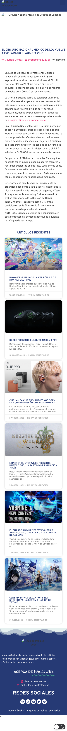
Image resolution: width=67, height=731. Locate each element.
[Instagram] (28, 701)
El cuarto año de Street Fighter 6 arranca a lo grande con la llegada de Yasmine (33, 533)
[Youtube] (33, 701)
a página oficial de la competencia (26, 120)
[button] (62, 2)
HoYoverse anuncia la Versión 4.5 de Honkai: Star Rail (32, 279)
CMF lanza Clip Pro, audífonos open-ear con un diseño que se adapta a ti (32, 401)
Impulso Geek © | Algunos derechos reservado (33, 710)
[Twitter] (39, 701)
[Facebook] (22, 701)
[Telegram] (44, 701)
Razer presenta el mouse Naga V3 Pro (33, 340)
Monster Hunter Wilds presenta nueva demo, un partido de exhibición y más (33, 465)
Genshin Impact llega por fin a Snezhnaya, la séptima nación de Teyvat (30, 600)
